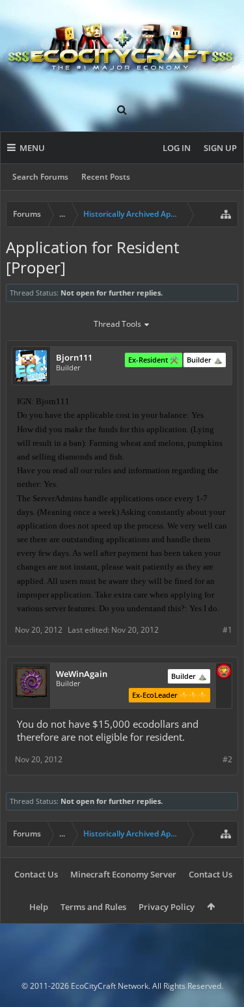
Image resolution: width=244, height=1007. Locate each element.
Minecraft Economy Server (123, 874)
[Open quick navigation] (225, 214)
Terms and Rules (93, 907)
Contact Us (36, 874)
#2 (227, 759)
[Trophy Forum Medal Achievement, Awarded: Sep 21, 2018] (224, 672)
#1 (227, 630)
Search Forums (40, 176)
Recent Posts (105, 176)
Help (38, 907)
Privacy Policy (167, 907)
